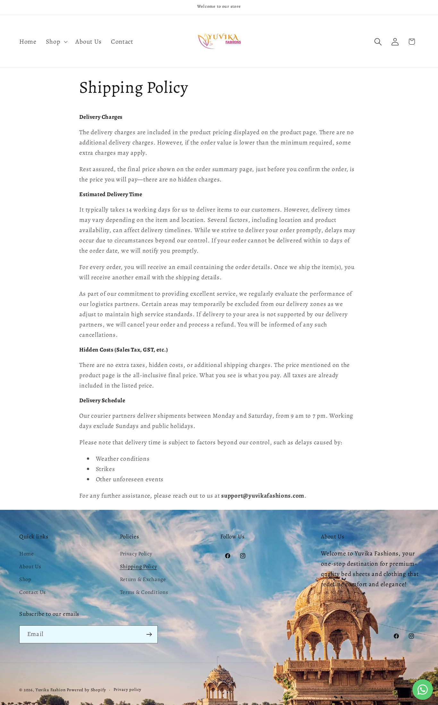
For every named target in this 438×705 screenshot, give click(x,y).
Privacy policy (128, 689)
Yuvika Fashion (51, 690)
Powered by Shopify (86, 690)
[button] (56, 41)
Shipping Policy (138, 566)
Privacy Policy (136, 553)
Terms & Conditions (144, 592)
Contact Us (32, 592)
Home (26, 553)
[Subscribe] (148, 634)
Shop (25, 579)
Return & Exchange (143, 579)
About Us (30, 566)
